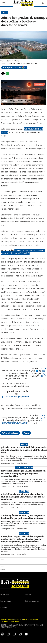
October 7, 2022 (43, 418)
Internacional (6, 601)
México (24, 444)
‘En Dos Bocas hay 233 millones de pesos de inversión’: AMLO (23, 251)
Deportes (24, 491)
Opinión (3, 607)
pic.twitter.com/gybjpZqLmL (15, 396)
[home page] (23, 583)
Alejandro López (22, 463)
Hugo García (21, 508)
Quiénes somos (7, 619)
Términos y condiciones (10, 621)
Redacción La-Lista (23, 486)
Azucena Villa (21, 554)
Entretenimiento (24, 468)
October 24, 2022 (43, 372)
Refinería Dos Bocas (10, 433)
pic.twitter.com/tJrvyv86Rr (14, 423)
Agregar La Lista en (12, 67)
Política (4, 12)
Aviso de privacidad (30, 619)
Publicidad (18, 619)
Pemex (26, 433)
